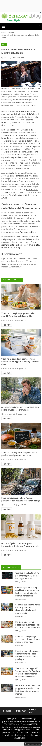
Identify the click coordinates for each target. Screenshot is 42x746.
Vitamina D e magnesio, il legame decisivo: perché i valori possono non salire (19, 453)
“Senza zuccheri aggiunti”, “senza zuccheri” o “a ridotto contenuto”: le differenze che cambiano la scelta (27, 672)
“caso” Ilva (27, 245)
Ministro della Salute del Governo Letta (19, 190)
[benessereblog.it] (21, 17)
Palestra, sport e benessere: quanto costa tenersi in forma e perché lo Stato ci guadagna (27, 655)
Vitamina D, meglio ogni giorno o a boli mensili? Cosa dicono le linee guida (18, 314)
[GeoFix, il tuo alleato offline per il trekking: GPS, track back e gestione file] (7, 575)
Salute (4, 44)
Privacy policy (32, 710)
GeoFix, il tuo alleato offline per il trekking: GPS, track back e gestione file (27, 576)
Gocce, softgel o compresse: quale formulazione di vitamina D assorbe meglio (20, 544)
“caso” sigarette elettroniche (18, 243)
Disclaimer (21, 711)
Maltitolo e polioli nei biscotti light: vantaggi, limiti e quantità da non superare (27, 625)
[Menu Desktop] (3, 26)
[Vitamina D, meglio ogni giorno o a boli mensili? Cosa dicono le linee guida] (21, 297)
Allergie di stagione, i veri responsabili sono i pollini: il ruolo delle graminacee (20, 408)
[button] (40, 26)
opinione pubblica (29, 232)
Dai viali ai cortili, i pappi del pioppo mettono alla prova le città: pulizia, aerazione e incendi (27, 689)
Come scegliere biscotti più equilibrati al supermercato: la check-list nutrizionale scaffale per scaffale (27, 591)
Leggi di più (6, 325)
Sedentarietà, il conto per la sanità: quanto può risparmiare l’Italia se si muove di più (27, 608)
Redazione (7, 711)
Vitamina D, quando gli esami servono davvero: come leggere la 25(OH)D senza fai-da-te (20, 362)
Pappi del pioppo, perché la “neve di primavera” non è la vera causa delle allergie (20, 499)
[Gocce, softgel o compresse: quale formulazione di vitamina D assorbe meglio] (21, 527)
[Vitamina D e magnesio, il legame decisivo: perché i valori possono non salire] (21, 436)
